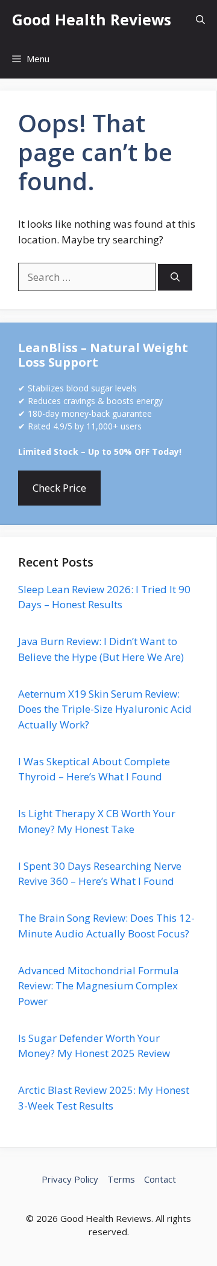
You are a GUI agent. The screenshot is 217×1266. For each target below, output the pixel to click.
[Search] (175, 277)
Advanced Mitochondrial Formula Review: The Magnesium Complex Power (98, 985)
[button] (200, 19)
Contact (160, 1179)
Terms (121, 1179)
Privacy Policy (70, 1179)
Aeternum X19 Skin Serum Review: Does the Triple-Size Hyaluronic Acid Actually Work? (105, 709)
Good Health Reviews (91, 19)
